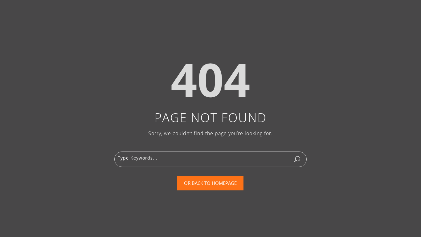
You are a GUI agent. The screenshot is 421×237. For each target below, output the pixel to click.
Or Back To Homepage (210, 183)
